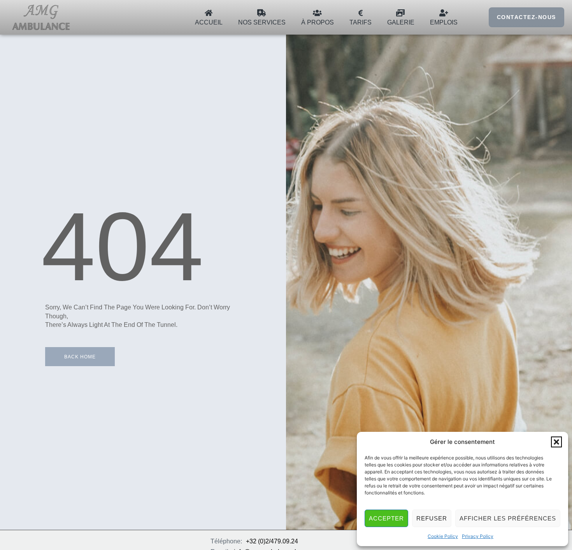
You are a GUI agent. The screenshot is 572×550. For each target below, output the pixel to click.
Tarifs (360, 22)
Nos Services (262, 22)
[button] (556, 442)
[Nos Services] (261, 12)
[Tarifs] (360, 12)
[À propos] (317, 12)
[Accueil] (208, 12)
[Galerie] (400, 12)
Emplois (444, 22)
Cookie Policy (443, 536)
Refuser (431, 518)
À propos (317, 22)
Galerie (400, 22)
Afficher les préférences (508, 518)
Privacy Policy (477, 536)
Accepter (386, 518)
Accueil (209, 22)
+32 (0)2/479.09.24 (272, 541)
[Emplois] (443, 12)
